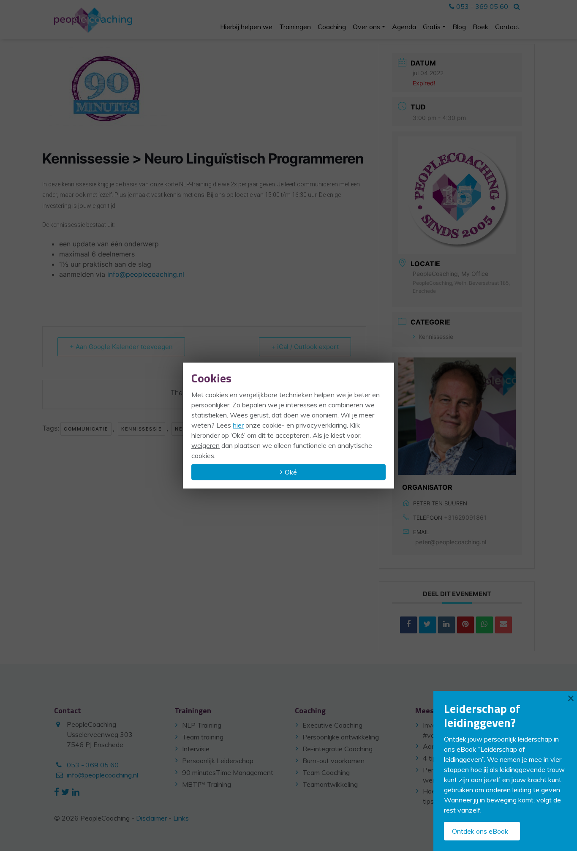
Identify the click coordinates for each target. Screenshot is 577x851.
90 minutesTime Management (227, 772)
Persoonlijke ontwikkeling (340, 737)
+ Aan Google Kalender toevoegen (121, 347)
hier (238, 425)
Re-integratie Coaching (337, 749)
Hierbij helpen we (246, 26)
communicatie (86, 429)
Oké (291, 472)
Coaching (332, 26)
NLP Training (201, 725)
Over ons (366, 26)
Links (181, 818)
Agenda (404, 26)
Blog (459, 26)
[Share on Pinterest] (465, 624)
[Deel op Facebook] (408, 624)
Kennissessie (141, 429)
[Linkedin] (446, 624)
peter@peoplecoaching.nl (450, 542)
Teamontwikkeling (330, 784)
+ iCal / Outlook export (305, 347)
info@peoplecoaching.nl (145, 274)
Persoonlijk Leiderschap (217, 760)
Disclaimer (151, 818)
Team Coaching (326, 772)
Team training (202, 737)
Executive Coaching (332, 725)
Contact (507, 26)
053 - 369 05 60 (481, 6)
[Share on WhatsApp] (484, 624)
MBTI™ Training (206, 784)
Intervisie (196, 749)
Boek (480, 26)
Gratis (432, 26)
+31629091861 (465, 517)
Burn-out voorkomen (333, 760)
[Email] (503, 624)
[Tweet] (427, 624)
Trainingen (295, 26)
